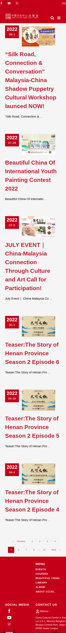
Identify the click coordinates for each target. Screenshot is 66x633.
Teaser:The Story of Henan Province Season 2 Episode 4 (33, 474)
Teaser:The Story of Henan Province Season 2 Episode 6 (33, 326)
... (41, 116)
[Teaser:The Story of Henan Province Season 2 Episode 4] (38, 473)
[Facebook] (9, 611)
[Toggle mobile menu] (59, 18)
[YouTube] (9, 618)
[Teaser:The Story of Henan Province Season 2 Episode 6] (38, 326)
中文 (64, 3)
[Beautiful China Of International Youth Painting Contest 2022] (38, 144)
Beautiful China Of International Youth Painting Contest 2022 (33, 144)
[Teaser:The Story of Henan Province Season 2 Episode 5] (38, 400)
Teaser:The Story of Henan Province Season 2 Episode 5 (33, 400)
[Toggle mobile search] (52, 18)
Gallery (43, 36)
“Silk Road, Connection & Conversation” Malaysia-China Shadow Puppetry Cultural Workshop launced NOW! (33, 36)
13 (44, 550)
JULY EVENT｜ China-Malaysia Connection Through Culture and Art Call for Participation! (33, 227)
